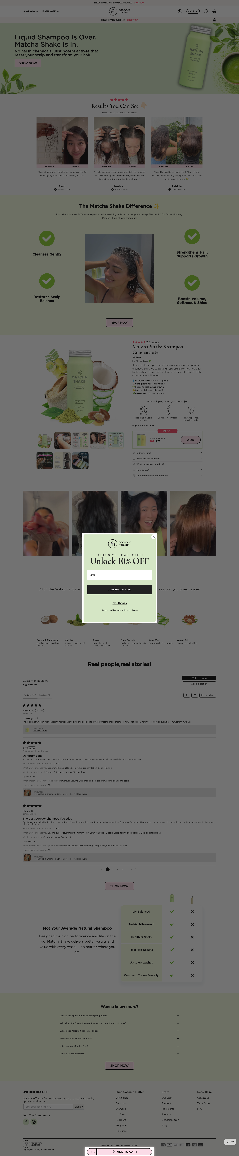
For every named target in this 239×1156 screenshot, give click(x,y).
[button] (119, 603)
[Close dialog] (153, 536)
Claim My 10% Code (119, 589)
